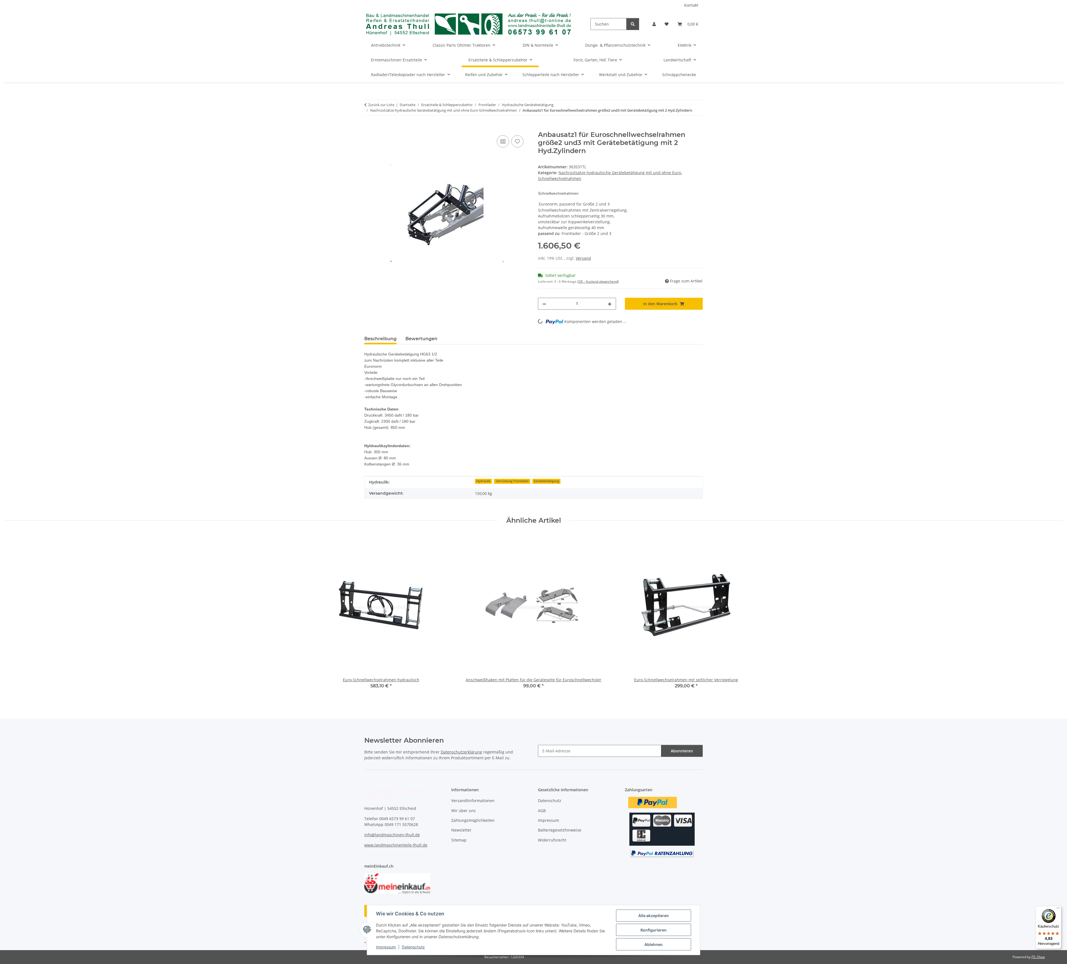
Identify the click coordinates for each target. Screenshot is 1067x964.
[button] (654, 24)
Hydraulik (483, 481)
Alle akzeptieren (653, 915)
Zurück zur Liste (381, 104)
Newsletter (461, 830)
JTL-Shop (1038, 957)
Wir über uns (463, 810)
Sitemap (459, 840)
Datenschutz (413, 947)
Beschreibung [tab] (380, 338)
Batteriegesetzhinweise (559, 830)
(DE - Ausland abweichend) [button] (598, 281)
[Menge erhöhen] (610, 303)
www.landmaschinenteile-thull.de (395, 845)
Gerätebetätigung (546, 481)
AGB (542, 810)
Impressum (386, 947)
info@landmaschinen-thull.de (392, 834)
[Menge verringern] (544, 303)
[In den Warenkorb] (368, 128)
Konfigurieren (653, 930)
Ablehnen (653, 944)
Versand (583, 258)
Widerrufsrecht (552, 840)
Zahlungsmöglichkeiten (473, 820)
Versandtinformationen (473, 800)
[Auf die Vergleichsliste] (503, 141)
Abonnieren (682, 750)
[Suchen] (632, 24)
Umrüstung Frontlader (512, 481)
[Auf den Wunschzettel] (517, 141)
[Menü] (1058, 909)
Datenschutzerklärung (461, 752)
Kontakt (691, 5)
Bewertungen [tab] (421, 338)
